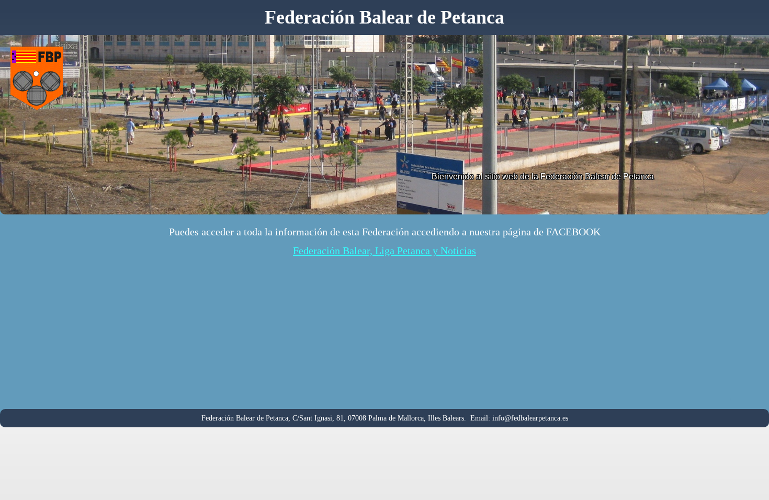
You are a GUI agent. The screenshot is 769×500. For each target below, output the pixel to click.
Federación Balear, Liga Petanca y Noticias (384, 250)
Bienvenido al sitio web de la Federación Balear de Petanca (543, 176)
